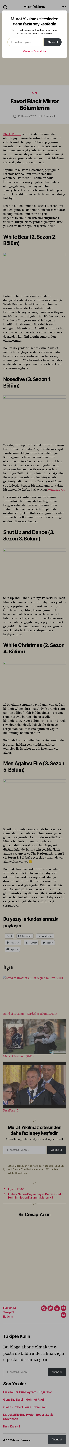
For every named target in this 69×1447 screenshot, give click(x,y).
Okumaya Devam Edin (34, 51)
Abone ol (52, 42)
